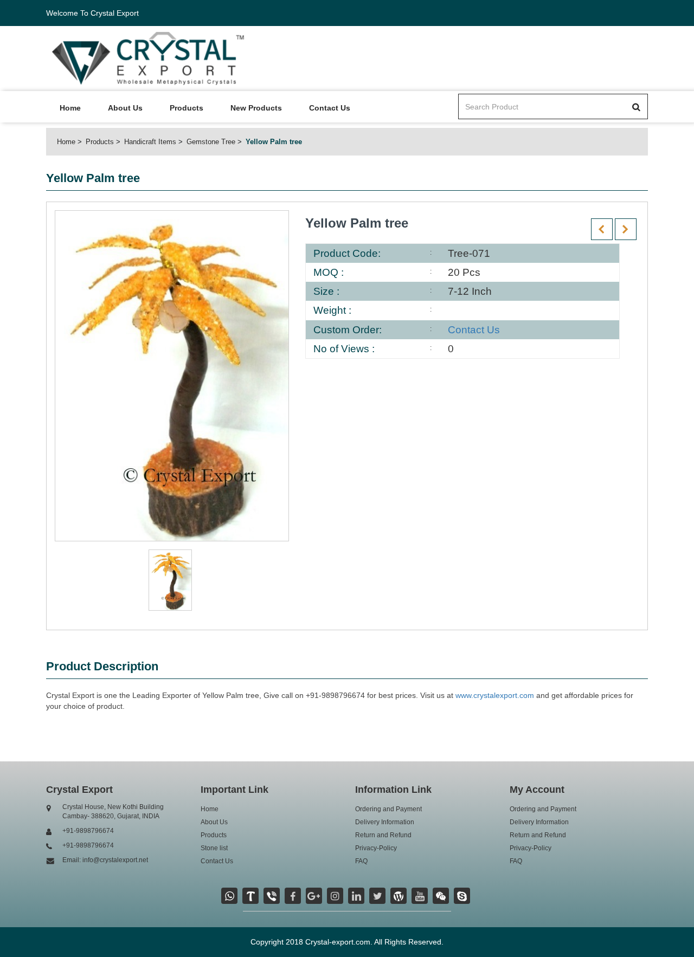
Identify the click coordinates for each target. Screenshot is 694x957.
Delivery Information (384, 822)
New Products (256, 108)
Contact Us (329, 108)
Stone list (214, 848)
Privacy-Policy (376, 848)
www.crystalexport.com (494, 695)
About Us (125, 108)
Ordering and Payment (388, 809)
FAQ (361, 861)
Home (70, 108)
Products (186, 108)
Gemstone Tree (211, 142)
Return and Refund (383, 835)
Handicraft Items (150, 142)
